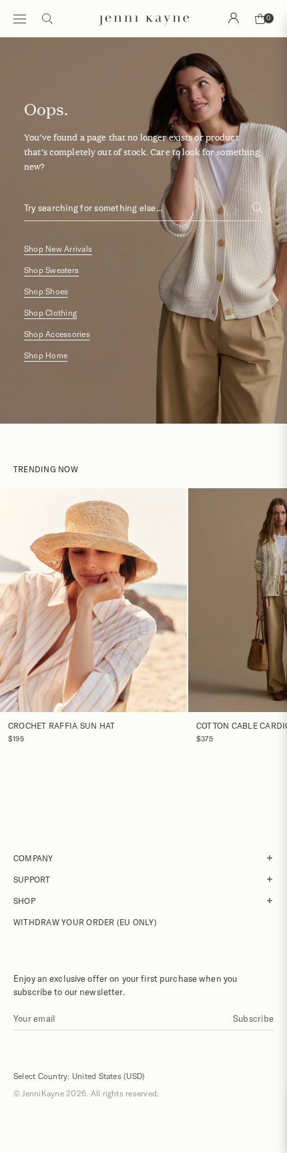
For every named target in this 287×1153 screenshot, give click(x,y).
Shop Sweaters (51, 270)
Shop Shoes (46, 291)
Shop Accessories (57, 334)
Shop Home (45, 355)
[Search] (233, 18)
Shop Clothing (50, 313)
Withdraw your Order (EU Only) (85, 922)
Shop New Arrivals (58, 249)
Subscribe (253, 1018)
